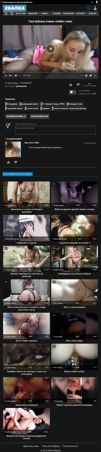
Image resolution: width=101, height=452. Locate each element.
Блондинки (12, 104)
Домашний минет (30, 104)
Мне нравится (71, 84)
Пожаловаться (39, 116)
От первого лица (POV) (53, 104)
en (92, 2)
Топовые (57, 13)
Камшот (46, 108)
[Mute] (10, 76)
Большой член (75, 104)
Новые (44, 13)
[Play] (50, 48)
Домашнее (21, 86)
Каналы (92, 13)
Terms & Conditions (51, 446)
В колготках (32, 108)
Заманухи (32, 13)
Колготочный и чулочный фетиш (69, 108)
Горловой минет (15, 108)
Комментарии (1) (16, 116)
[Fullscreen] (95, 76)
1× (81, 75)
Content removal (70, 446)
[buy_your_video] (13, 149)
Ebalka (57, 450)
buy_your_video (32, 142)
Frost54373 (26, 83)
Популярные (68, 13)
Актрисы (81, 13)
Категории (21, 13)
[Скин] (91, 76)
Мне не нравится (78, 84)
